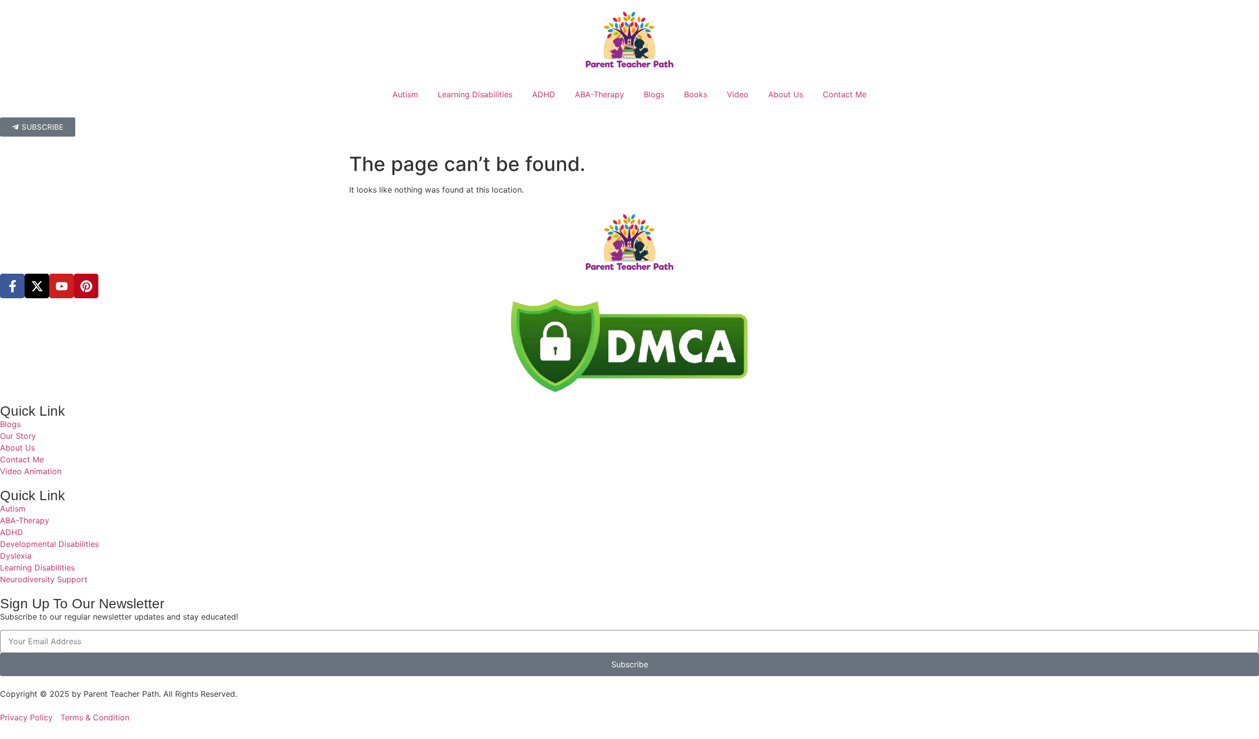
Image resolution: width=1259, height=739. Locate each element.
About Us (785, 94)
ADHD (543, 94)
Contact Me (845, 94)
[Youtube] (61, 286)
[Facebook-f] (12, 286)
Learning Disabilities (475, 94)
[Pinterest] (86, 286)
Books (695, 94)
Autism (405, 94)
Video (738, 94)
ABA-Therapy (599, 94)
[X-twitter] (37, 286)
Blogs (654, 94)
